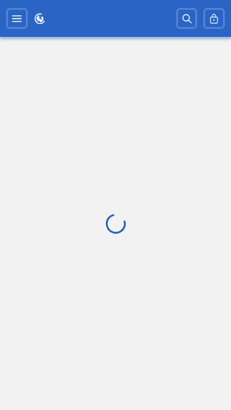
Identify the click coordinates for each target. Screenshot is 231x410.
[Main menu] (17, 19)
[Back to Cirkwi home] (40, 19)
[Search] (187, 19)
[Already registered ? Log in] (214, 19)
